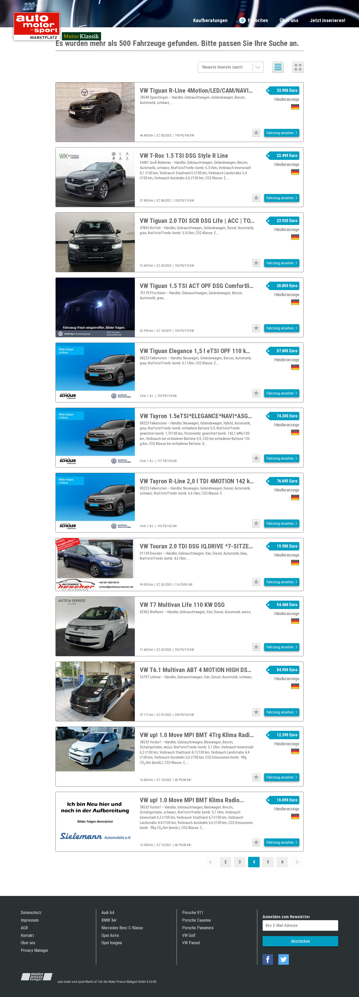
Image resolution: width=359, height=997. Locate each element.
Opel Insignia (111, 942)
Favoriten (254, 20)
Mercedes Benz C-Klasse (122, 927)
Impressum (30, 920)
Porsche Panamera (197, 927)
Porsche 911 (192, 912)
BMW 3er (109, 920)
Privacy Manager (34, 950)
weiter (296, 862)
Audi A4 (107, 912)
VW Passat (191, 942)
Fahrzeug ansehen (280, 133)
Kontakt (27, 935)
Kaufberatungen (210, 20)
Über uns (289, 20)
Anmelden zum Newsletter (286, 916)
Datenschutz (31, 912)
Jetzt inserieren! (327, 20)
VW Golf (189, 935)
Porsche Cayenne (196, 920)
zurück (211, 862)
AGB (24, 927)
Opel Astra (110, 935)
